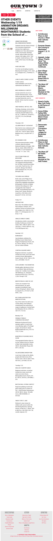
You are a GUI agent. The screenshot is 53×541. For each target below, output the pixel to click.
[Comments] (4, 45)
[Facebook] (4, 41)
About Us (19, 10)
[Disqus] (18, 454)
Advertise (27, 10)
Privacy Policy (29, 536)
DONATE (48, 1)
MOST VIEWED (39, 30)
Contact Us (37, 10)
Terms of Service (22, 536)
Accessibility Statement (38, 536)
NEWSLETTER (40, 1)
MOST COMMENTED (40, 98)
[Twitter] (8, 41)
